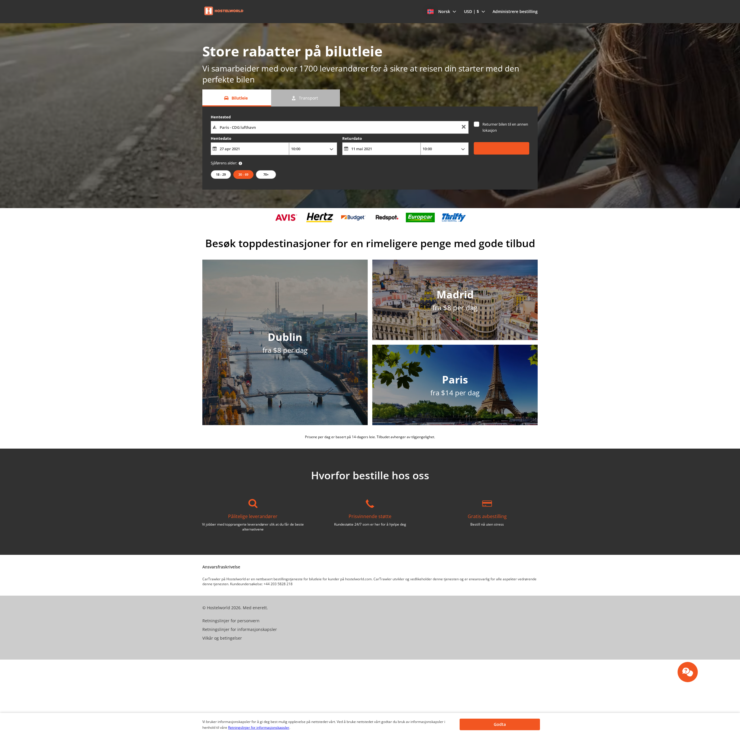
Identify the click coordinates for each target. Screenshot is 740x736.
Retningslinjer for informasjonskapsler (258, 727)
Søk (501, 148)
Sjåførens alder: (224, 163)
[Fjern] (463, 127)
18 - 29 (221, 174)
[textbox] (339, 127)
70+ (266, 174)
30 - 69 (243, 174)
